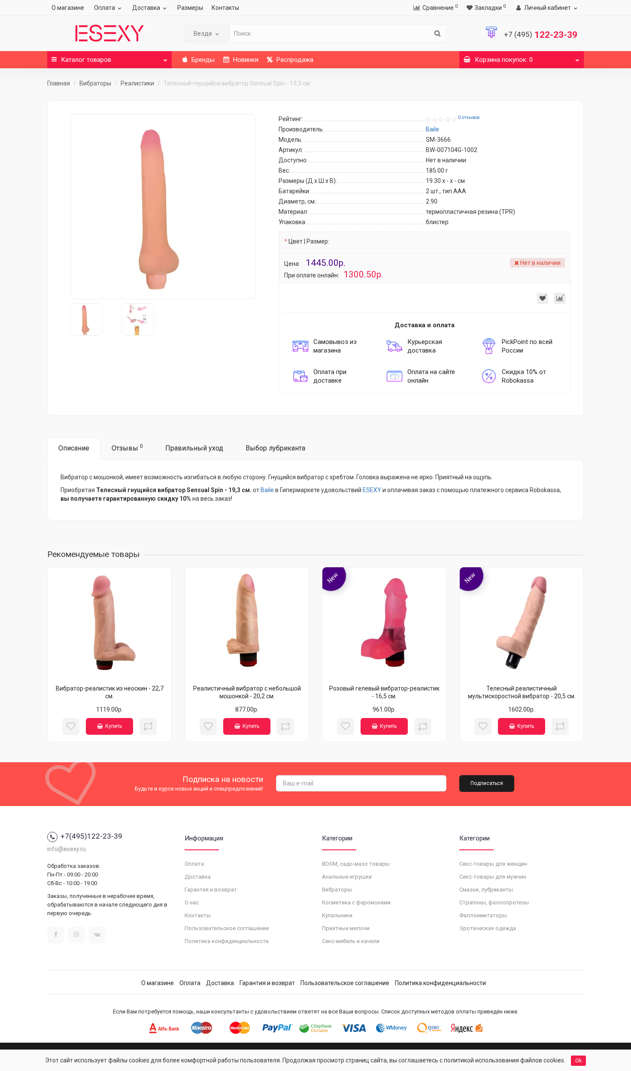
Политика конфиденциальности (227, 941)
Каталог (86, 60)
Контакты (225, 7)
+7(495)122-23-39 (91, 836)
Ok (578, 1061)
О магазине (68, 7)
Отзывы (127, 447)
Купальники (337, 915)
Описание (73, 448)
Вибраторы (95, 83)
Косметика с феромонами (356, 902)
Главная (58, 83)
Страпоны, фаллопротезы (494, 902)
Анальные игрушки (347, 876)
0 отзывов (468, 117)
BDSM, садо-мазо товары (356, 864)
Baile (267, 490)
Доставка (146, 7)
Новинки (244, 60)
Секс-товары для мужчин (492, 876)
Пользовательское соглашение (227, 928)
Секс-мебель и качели (350, 941)
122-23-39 (540, 35)
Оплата (104, 7)
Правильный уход (194, 448)
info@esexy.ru (66, 849)
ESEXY (372, 490)
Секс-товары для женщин (493, 864)
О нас (192, 902)
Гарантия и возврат (211, 889)
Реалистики (137, 83)
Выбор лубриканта (275, 448)
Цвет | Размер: (308, 241)
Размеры (190, 7)
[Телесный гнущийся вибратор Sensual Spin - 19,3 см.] (163, 206)
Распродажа (294, 60)
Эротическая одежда (487, 928)
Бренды (202, 60)
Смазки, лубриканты (486, 889)
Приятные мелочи (346, 928)
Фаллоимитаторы (483, 915)
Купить (113, 726)
